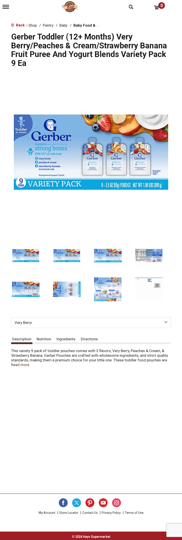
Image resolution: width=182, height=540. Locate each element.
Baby (63, 25)
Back (20, 25)
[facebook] (63, 502)
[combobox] (91, 322)
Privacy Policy (111, 512)
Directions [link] (89, 339)
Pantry (48, 25)
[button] (25, 255)
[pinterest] (89, 502)
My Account (47, 512)
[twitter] (76, 502)
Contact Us (90, 512)
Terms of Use (134, 512)
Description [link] (21, 339)
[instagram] (116, 502)
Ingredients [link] (65, 339)
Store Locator (68, 512)
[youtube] (103, 502)
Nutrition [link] (44, 339)
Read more (20, 365)
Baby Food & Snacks (91, 25)
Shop (32, 25)
